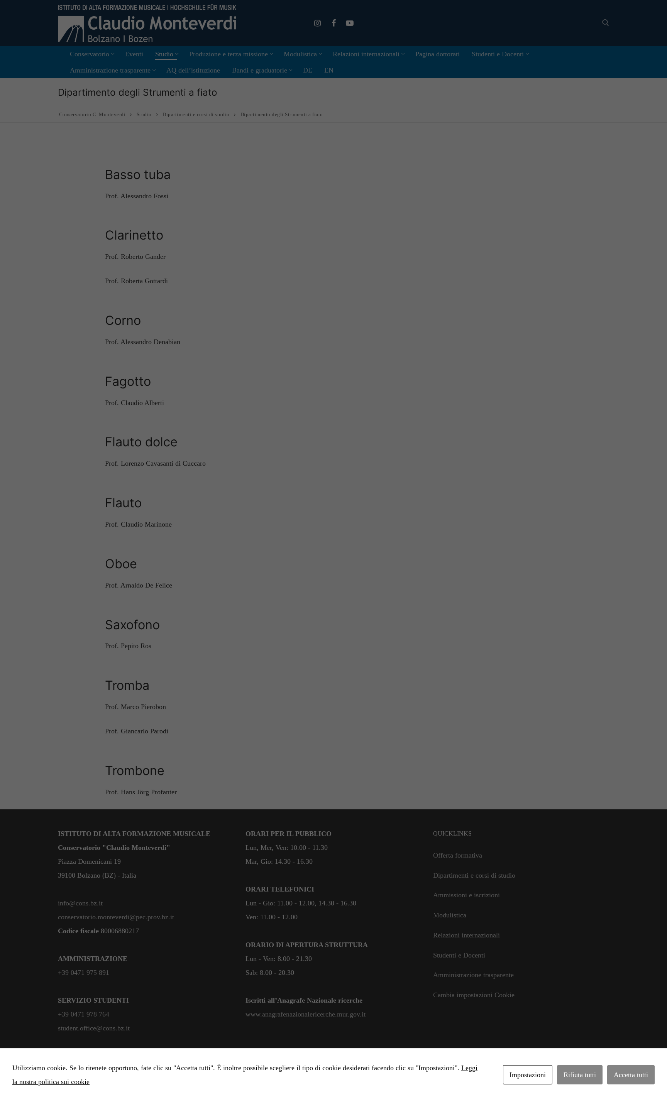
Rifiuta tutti (580, 1075)
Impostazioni (528, 1075)
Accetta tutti (631, 1075)
